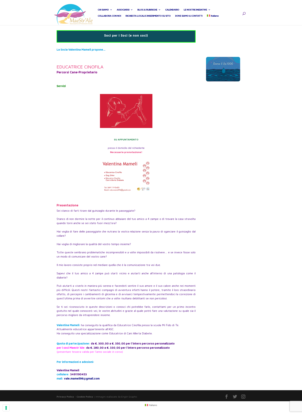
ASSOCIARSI (123, 9)
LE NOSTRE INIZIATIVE (195, 9)
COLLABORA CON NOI (109, 16)
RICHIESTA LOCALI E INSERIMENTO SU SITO (148, 16)
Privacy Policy (65, 396)
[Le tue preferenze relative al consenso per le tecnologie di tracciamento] (6, 408)
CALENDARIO (172, 9)
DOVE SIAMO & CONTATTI (188, 16)
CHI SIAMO (103, 9)
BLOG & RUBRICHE (147, 9)
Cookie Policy (85, 396)
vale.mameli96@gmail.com (82, 378)
